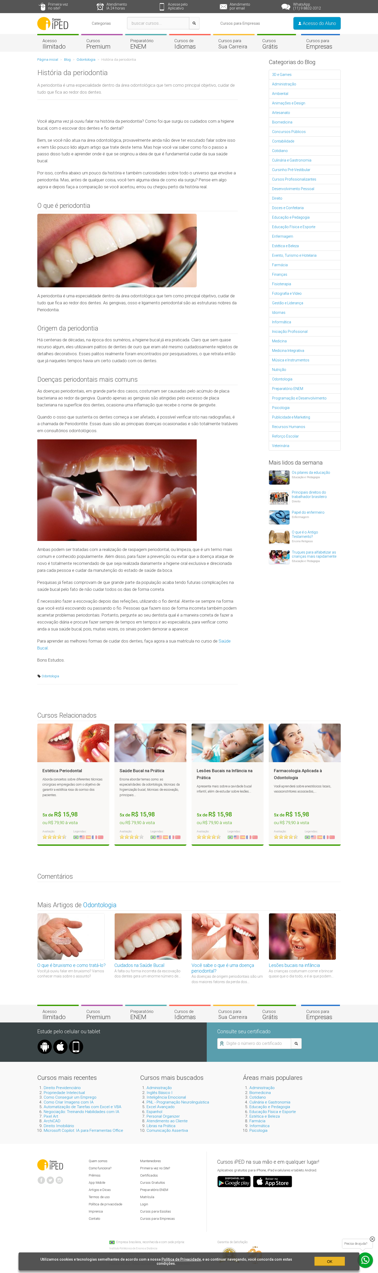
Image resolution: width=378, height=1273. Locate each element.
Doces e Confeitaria (288, 208)
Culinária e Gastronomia (291, 160)
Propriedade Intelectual (64, 1092)
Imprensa (96, 1211)
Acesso (54, 44)
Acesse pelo (178, 6)
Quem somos (98, 1161)
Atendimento (116, 6)
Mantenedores (150, 1161)
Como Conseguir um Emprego (70, 1097)
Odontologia (50, 676)
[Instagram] (59, 1178)
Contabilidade (283, 141)
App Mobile (97, 1183)
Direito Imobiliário (59, 1126)
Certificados (149, 1175)
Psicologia (281, 408)
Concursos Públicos (289, 132)
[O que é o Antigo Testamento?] (279, 536)
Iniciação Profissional (290, 332)
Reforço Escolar (285, 436)
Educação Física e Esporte (293, 227)
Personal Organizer (163, 1116)
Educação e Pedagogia (291, 217)
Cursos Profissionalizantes (294, 179)
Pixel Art (51, 1116)
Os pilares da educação (311, 472)
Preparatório (142, 44)
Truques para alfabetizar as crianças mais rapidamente (314, 554)
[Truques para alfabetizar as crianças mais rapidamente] (279, 556)
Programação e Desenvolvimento (299, 398)
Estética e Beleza (285, 246)
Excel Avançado (161, 1107)
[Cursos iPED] (50, 1164)
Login (144, 1204)
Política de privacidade (105, 1204)
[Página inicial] (52, 23)
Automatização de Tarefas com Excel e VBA (82, 1107)
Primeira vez (58, 6)
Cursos (98, 44)
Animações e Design (288, 103)
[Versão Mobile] (76, 1041)
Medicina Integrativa (288, 351)
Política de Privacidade (181, 1259)
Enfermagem (282, 236)
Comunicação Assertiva (167, 1130)
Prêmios (95, 1175)
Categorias (101, 23)
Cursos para (232, 43)
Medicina (279, 341)
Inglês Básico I (160, 1092)
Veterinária (280, 446)
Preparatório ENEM (287, 389)
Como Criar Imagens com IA (69, 1102)
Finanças (279, 274)
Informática (281, 322)
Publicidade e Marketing (291, 417)
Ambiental (280, 94)
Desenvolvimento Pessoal (293, 189)
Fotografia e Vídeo (287, 293)
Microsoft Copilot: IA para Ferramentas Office (83, 1130)
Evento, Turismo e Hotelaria (294, 255)
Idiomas (278, 312)
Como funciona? (100, 1168)
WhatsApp (307, 6)
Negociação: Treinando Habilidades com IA (81, 1111)
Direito (277, 198)
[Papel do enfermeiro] (279, 517)
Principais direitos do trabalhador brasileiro (309, 494)
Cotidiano (280, 151)
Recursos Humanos (288, 427)
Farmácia (280, 265)
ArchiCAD (52, 1121)
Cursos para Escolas (155, 1211)
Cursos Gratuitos (152, 1183)
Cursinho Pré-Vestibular (291, 170)
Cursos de (185, 44)
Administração (284, 84)
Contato (94, 1219)
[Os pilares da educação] (279, 477)
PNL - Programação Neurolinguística (178, 1102)
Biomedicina (282, 122)
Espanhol (154, 1111)
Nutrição (279, 370)
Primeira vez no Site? (155, 1168)
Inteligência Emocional (166, 1097)
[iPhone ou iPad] (60, 1041)
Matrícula (147, 1197)
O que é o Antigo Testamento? (305, 534)
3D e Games (282, 75)
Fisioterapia (281, 284)
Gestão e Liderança (287, 303)
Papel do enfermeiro (308, 512)
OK (329, 1261)
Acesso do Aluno (319, 23)
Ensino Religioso (302, 541)
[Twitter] (50, 1178)
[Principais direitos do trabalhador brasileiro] (279, 497)
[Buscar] (194, 23)
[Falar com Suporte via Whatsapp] (372, 1239)
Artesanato (281, 113)
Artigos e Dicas (100, 1190)
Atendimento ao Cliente (167, 1121)
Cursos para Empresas (240, 23)
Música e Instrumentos (290, 360)
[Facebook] (41, 1178)
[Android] (44, 1041)
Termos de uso (99, 1197)
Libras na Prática (161, 1126)
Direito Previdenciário (62, 1087)
